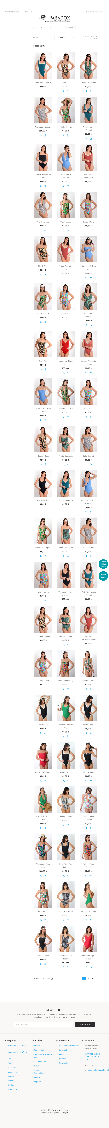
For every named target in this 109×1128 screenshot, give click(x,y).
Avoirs (61, 1054)
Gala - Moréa (88, 408)
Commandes (63, 1050)
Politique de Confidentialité (38, 1071)
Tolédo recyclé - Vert (88, 911)
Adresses (62, 1059)
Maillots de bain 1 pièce (17, 1046)
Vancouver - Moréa (43, 680)
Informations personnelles (68, 1046)
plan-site (36, 1077)
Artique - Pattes (88, 725)
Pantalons (12, 1067)
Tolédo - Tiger (66, 83)
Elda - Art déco (43, 956)
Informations (88, 1040)
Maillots (11, 1076)
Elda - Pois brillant (88, 772)
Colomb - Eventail (43, 222)
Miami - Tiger (43, 266)
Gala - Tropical (65, 222)
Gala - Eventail (88, 456)
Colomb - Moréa (66, 313)
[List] (37, 38)
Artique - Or (43, 725)
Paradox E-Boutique (59, 1110)
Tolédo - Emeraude (66, 456)
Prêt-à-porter (12, 1089)
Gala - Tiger (43, 361)
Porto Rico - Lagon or (43, 83)
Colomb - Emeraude (88, 83)
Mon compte (62, 1040)
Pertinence (62, 38)
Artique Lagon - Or (66, 500)
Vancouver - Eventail (43, 127)
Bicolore (11, 1085)
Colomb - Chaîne (88, 680)
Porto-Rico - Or (66, 772)
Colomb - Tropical (66, 408)
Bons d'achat (64, 1063)
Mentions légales (39, 1050)
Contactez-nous (13, 12)
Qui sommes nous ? (95, 12)
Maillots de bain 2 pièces (17, 1052)
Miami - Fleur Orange (66, 680)
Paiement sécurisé (40, 1061)
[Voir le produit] (91, 91)
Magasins (29, 12)
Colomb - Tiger (43, 456)
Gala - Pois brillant (66, 911)
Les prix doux (13, 1072)
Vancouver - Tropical (43, 548)
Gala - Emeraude (65, 636)
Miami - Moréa (43, 592)
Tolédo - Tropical (66, 127)
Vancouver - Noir (43, 500)
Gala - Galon (43, 911)
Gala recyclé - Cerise (43, 772)
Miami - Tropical (43, 313)
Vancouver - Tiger (43, 636)
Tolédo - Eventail (88, 548)
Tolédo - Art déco (66, 816)
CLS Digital (64, 1113)
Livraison (36, 1046)
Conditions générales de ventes (42, 1055)
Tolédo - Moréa (88, 222)
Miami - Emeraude (66, 548)
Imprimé (11, 1081)
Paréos (10, 1059)
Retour (36, 1066)
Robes (10, 1063)
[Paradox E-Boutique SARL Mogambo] (54, 18)
